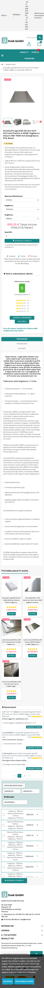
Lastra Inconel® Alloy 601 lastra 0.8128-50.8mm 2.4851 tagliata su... (32, 642)
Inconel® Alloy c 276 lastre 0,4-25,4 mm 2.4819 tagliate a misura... (32, 600)
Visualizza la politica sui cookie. (15, 975)
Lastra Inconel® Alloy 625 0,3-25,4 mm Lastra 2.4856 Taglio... (11, 684)
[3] (21, 300)
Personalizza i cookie (24, 981)
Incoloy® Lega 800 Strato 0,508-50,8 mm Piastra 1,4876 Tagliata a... (11, 600)
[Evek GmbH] (12, 40)
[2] (19, 300)
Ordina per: (9, 797)
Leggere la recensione (22, 318)
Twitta (23, 256)
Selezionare (10, 802)
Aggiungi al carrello (14, 880)
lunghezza (9, 206)
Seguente (30, 776)
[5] (25, 300)
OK (36, 954)
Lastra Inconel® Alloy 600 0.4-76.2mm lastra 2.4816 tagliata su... (11, 642)
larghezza (9, 215)
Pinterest (33, 256)
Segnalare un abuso (34, 727)
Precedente (14, 776)
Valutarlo (22, 322)
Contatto (38, 18)
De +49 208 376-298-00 (27, 9)
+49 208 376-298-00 (23, 914)
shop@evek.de (25, 919)
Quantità (8, 232)
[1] (17, 300)
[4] (23, 300)
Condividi (12, 256)
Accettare (7, 981)
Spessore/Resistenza (9, 196)
